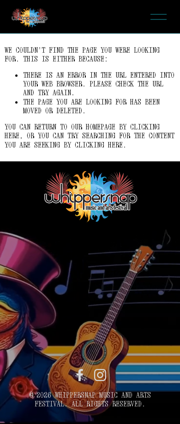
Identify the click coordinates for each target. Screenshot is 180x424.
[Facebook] (79, 375)
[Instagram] (100, 375)
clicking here (99, 144)
